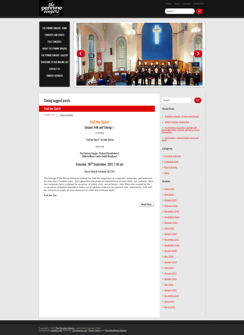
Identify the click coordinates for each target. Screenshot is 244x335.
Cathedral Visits (171, 162)
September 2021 (171, 245)
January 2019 (170, 262)
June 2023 (169, 228)
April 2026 (169, 194)
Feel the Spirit (52, 108)
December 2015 (171, 296)
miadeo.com (56, 330)
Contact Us (198, 4)
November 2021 (171, 239)
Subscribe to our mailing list (55, 62)
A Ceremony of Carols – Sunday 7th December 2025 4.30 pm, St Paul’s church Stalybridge (181, 130)
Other (166, 173)
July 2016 (168, 284)
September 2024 (171, 217)
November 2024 (171, 211)
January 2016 (170, 290)
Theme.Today (94, 330)
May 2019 (168, 256)
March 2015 (169, 307)
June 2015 (169, 301)
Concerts (186, 4)
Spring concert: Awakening (177, 122)
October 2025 (170, 200)
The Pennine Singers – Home (54, 28)
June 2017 (169, 268)
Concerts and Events (54, 35)
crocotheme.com (79, 330)
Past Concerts (54, 41)
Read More (146, 204)
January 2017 (170, 273)
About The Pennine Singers (54, 48)
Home (168, 4)
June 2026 (169, 189)
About (176, 4)
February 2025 (171, 206)
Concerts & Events (172, 156)
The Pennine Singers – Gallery (54, 55)
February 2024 (171, 223)
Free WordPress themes (116, 330)
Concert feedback (54, 75)
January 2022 (170, 234)
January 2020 (170, 251)
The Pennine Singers (65, 328)
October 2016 (170, 279)
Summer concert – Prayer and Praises (182, 116)
